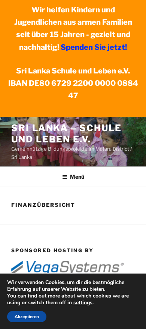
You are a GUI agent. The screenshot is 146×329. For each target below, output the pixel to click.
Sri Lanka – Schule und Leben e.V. (66, 134)
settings (82, 302)
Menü (77, 176)
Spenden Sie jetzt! (94, 47)
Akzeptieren (27, 317)
